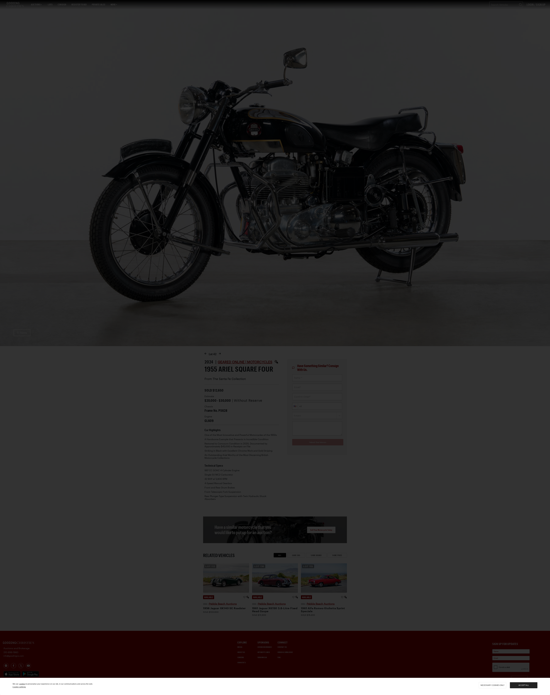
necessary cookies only (492, 685)
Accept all (523, 685)
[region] (275, 686)
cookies (22, 684)
